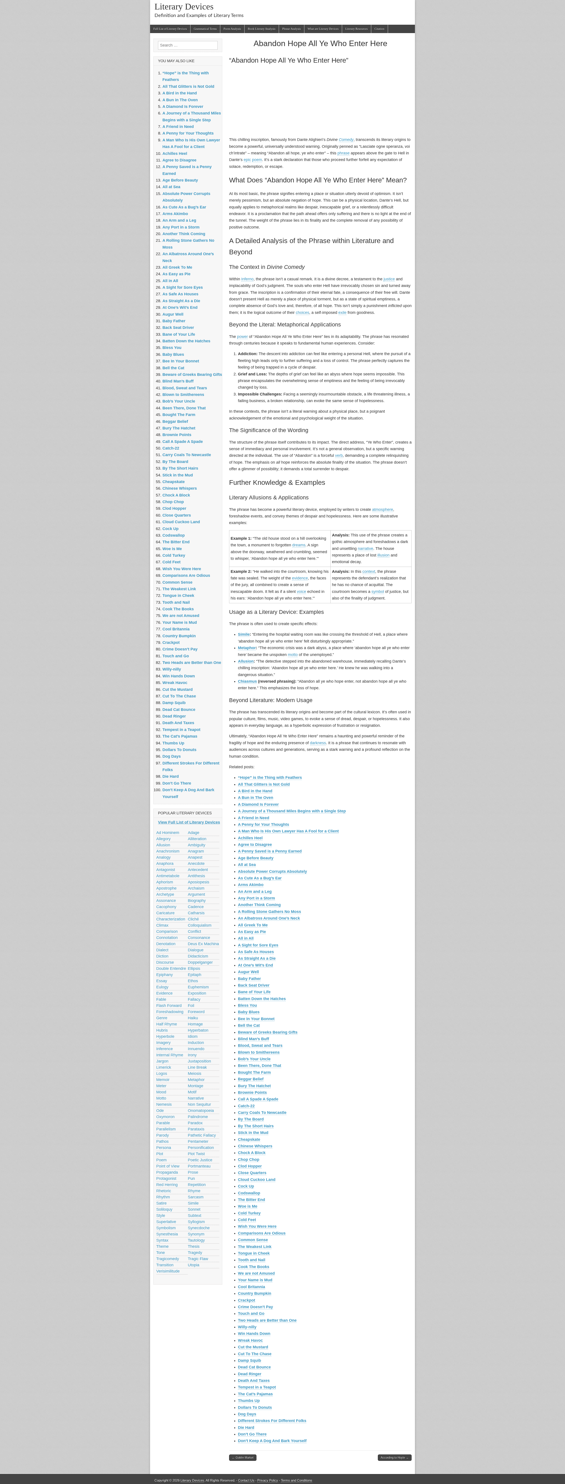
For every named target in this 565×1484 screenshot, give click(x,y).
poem (257, 159)
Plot (159, 1154)
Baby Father (249, 978)
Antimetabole (167, 876)
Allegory (163, 839)
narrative (365, 548)
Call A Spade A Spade (258, 1099)
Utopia (193, 1265)
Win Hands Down (254, 1333)
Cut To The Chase (254, 1354)
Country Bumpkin (254, 1293)
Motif (192, 1092)
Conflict (194, 931)
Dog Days (247, 1414)
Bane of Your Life (254, 992)
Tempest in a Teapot (257, 1387)
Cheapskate (249, 1139)
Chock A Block (252, 1152)
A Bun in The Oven (255, 797)
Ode (160, 1110)
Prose (193, 1172)
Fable (161, 999)
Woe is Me (247, 1206)
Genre (161, 1018)
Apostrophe (166, 888)
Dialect (162, 950)
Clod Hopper (250, 1166)
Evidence (164, 993)
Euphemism (198, 987)
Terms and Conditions (296, 1480)
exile (342, 312)
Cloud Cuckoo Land (256, 1179)
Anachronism (167, 851)
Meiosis (194, 1073)
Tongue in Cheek (254, 1253)
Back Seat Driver (253, 985)
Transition (164, 1265)
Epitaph (194, 974)
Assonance (166, 900)
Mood (161, 1092)
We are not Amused (256, 1273)
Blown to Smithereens (259, 1052)
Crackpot (246, 1300)
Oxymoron (165, 1117)
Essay (161, 981)
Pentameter (198, 1141)
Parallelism (166, 1129)
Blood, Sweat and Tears (260, 1045)
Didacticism (198, 956)
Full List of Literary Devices (170, 28)
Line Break (197, 1067)
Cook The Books (253, 1267)
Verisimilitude (168, 1271)
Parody (162, 1135)
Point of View (167, 1166)
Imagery (163, 1042)
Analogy (163, 857)
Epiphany (164, 974)
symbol (377, 591)
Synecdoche (199, 1228)
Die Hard (246, 1427)
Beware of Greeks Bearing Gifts (268, 1032)
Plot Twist (196, 1154)
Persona (163, 1147)
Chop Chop (248, 1159)
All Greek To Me (253, 925)
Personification (201, 1147)
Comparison (167, 931)
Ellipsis (194, 968)
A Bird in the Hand (255, 791)
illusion (383, 555)
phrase (343, 153)
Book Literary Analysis (261, 28)
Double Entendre (171, 968)
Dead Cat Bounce (254, 1367)
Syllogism (196, 1222)
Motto (161, 1098)
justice (389, 279)
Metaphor (247, 648)
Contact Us (246, 1480)
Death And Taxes (254, 1380)
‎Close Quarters (252, 1173)
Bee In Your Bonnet (256, 1019)
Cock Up (246, 1186)
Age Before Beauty (255, 858)
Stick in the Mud (253, 1132)
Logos (161, 1073)
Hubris (162, 1030)
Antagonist (165, 870)
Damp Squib (249, 1360)
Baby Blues (249, 1012)
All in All (246, 938)
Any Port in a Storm (256, 898)
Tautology (196, 1240)
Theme (162, 1246)
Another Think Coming (259, 905)
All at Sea (247, 864)
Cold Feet (247, 1220)
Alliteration (197, 839)
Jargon (162, 1061)
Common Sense (253, 1240)
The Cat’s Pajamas (255, 1394)
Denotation (165, 944)
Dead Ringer (249, 1374)
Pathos (162, 1141)
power (242, 336)
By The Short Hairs (256, 1126)
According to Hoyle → (395, 1457)
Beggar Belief (251, 1079)
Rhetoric (163, 1191)
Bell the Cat (249, 1025)
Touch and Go (251, 1313)
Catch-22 (246, 1106)
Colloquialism (199, 925)
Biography (197, 900)
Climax (162, 925)
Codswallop (249, 1193)
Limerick (163, 1067)
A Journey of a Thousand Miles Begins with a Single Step (292, 811)
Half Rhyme (166, 1024)
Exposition (197, 993)
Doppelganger (200, 962)
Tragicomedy (167, 1259)
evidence (300, 578)
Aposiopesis (198, 882)
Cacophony (166, 907)
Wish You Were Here (257, 1226)
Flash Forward (169, 1005)
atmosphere (382, 509)
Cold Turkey (249, 1213)
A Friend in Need (253, 818)
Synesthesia (167, 1234)
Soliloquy (164, 1209)
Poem (161, 1160)
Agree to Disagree (255, 844)
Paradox (195, 1123)
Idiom (193, 1036)
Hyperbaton (198, 1030)
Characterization (170, 919)
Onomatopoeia (201, 1110)
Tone (160, 1252)
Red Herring (167, 1184)
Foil (191, 1005)
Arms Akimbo (251, 885)
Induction (196, 1042)
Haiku (193, 1018)
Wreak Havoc (250, 1340)
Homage (195, 1024)
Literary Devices (184, 6)
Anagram (196, 851)
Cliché (193, 919)
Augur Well (248, 972)
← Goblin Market (243, 1457)
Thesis (194, 1246)
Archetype (165, 894)
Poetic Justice (200, 1160)
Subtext (194, 1215)
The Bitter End (251, 1199)
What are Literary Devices (323, 28)
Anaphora (164, 863)
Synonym (196, 1234)
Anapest (195, 857)
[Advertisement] (320, 101)
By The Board (251, 1119)
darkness (318, 743)
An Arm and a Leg (255, 891)
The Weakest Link (254, 1246)
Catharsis (196, 913)
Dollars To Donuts (255, 1407)
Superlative (166, 1222)
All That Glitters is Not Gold (264, 784)
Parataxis (196, 1129)
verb (339, 455)
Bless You (247, 1005)
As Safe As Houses (256, 952)
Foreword (196, 1012)
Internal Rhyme (169, 1055)
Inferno (247, 279)
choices (302, 312)
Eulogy (162, 987)
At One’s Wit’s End (255, 965)
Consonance (199, 937)
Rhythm (163, 1197)
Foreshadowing (169, 1012)
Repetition (197, 1184)
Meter (161, 1086)
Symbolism (166, 1228)
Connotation (167, 937)
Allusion (246, 661)
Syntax (162, 1240)
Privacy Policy (267, 1480)
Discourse (165, 962)
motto (293, 654)
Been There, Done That (259, 1065)
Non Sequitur (199, 1104)
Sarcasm (195, 1197)
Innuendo (196, 1049)
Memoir (163, 1079)
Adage (193, 832)
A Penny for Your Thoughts (263, 824)
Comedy (346, 139)
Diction (162, 956)
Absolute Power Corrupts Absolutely (272, 871)
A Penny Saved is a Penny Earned (270, 851)
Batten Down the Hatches (262, 999)
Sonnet (194, 1209)
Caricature (165, 913)
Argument (196, 894)
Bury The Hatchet (254, 1086)
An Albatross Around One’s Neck (269, 918)
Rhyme (194, 1191)
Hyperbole (165, 1036)
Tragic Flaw (198, 1259)
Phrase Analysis (291, 28)
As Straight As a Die (257, 958)
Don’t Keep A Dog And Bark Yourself (272, 1441)
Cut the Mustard (253, 1347)
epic (247, 159)
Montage (195, 1086)
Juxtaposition (199, 1061)
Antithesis (196, 876)
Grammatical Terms (205, 28)
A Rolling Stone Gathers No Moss (269, 911)
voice (301, 591)
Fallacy (194, 999)
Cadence (196, 907)
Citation (379, 28)
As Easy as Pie (252, 931)
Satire (161, 1203)
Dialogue (195, 950)
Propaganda (167, 1172)
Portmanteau (199, 1166)
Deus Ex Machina (203, 944)
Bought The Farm (254, 1072)
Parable (163, 1123)
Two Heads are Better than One (267, 1320)
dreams (298, 545)
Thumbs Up (249, 1400)
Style (160, 1215)
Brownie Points (252, 1092)
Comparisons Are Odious (262, 1233)
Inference (164, 1049)
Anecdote (196, 863)
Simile (244, 634)
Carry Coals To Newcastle (262, 1112)
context (368, 571)
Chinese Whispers (255, 1146)
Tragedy (195, 1252)
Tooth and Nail (251, 1260)
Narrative (196, 1098)
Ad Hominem (167, 832)
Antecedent (198, 870)
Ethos (193, 981)
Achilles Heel (250, 838)
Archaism (196, 888)
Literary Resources (356, 28)
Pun (191, 1178)
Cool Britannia (251, 1287)
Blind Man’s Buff (253, 1039)
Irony (192, 1055)
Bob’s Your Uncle (254, 1059)
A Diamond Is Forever (258, 804)
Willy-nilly (247, 1327)
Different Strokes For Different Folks (272, 1420)
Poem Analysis (232, 28)
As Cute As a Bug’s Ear (260, 878)
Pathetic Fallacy (202, 1135)
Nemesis (164, 1104)
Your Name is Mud (255, 1280)
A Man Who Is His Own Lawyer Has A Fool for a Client (288, 831)
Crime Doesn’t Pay (255, 1307)
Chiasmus (247, 681)
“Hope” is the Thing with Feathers (270, 777)
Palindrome (198, 1117)
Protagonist (166, 1178)
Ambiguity (196, 845)
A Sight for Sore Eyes (258, 945)
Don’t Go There (252, 1434)
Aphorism (164, 882)
